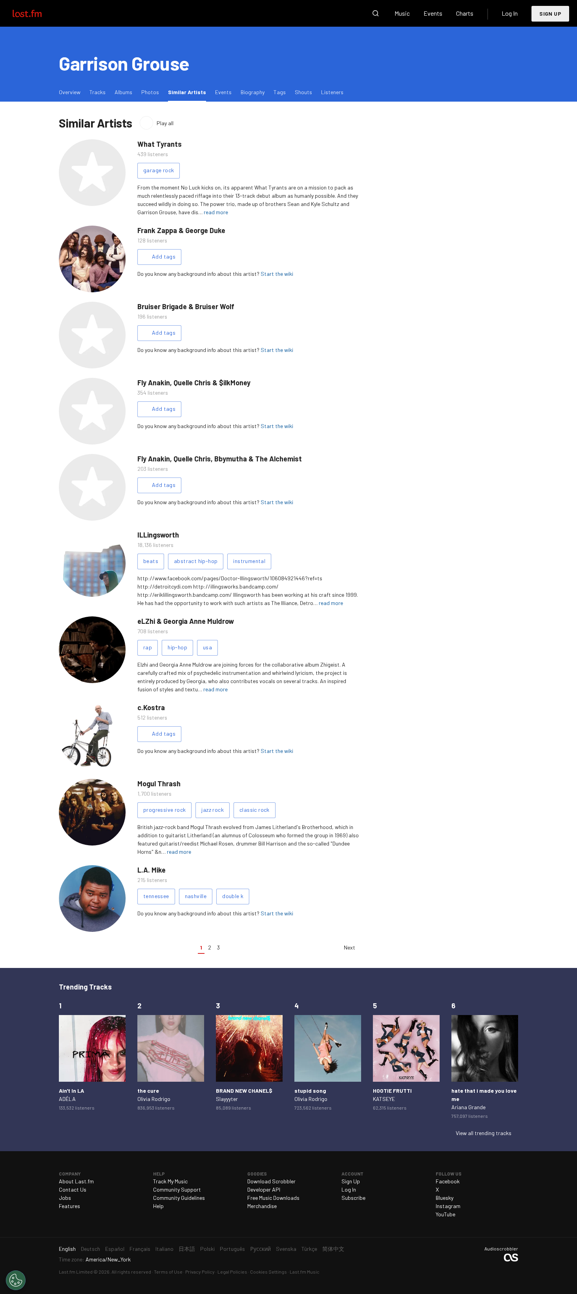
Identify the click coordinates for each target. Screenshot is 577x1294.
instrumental (249, 561)
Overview (69, 92)
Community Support (177, 1189)
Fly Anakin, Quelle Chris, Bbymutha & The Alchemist (219, 458)
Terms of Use (168, 1271)
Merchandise (262, 1206)
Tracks (97, 92)
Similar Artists (189, 91)
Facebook (448, 1181)
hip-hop (177, 647)
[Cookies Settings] (16, 1280)
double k (232, 896)
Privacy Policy (200, 1271)
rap (147, 647)
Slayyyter (227, 1098)
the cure (148, 1090)
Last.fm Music (305, 1271)
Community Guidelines (179, 1197)
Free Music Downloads (273, 1197)
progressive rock (164, 809)
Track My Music (170, 1181)
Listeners (332, 92)
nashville (196, 896)
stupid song (310, 1090)
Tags (280, 92)
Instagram (448, 1206)
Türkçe (309, 1248)
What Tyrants (159, 144)
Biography (253, 92)
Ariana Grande (468, 1107)
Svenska (286, 1248)
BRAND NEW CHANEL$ (244, 1090)
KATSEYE (384, 1098)
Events (433, 13)
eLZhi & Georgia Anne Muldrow (185, 621)
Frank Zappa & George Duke (181, 230)
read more (216, 212)
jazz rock (212, 809)
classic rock (254, 809)
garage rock (158, 170)
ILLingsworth (158, 534)
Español (114, 1248)
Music (402, 13)
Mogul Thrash (159, 783)
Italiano (164, 1248)
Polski (207, 1248)
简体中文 (333, 1248)
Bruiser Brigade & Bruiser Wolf (185, 306)
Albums (123, 92)
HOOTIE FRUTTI (392, 1090)
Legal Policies (232, 1271)
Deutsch (90, 1248)
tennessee (156, 896)
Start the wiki (277, 273)
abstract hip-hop (195, 561)
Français (140, 1248)
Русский (260, 1248)
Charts (464, 13)
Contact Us (72, 1189)
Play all (165, 123)
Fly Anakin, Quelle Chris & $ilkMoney (193, 382)
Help (158, 1206)
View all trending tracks (483, 1133)
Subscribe (353, 1197)
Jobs (65, 1197)
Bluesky (444, 1197)
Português (232, 1248)
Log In (510, 13)
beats (150, 561)
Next (349, 947)
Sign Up (550, 13)
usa (207, 647)
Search (375, 13)
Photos (150, 92)
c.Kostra (151, 707)
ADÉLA (67, 1098)
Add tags (163, 256)
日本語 (187, 1248)
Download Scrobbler (271, 1181)
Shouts (303, 92)
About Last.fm (76, 1181)
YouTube (445, 1214)
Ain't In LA (71, 1090)
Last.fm (36, 13)
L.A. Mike (151, 870)
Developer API (263, 1189)
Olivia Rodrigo (153, 1098)
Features (69, 1206)
